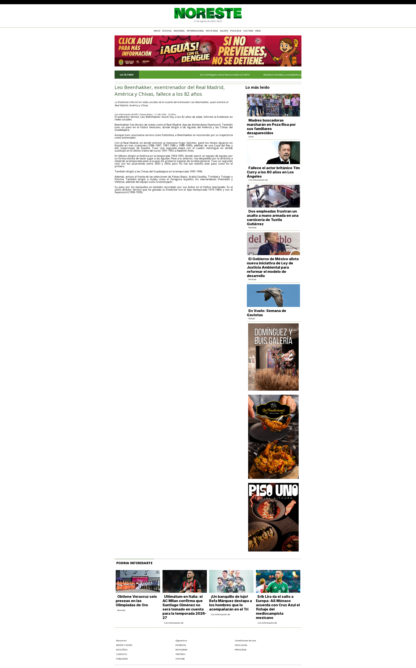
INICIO (157, 30)
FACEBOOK (181, 645)
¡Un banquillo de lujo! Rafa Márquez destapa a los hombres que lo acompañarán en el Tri (230, 602)
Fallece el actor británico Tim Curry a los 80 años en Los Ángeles (273, 172)
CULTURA (248, 30)
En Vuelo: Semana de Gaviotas (266, 313)
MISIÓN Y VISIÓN (124, 645)
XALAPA (224, 30)
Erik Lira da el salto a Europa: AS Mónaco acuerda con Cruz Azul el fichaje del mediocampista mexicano (278, 607)
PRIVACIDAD (241, 649)
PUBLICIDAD (122, 658)
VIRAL (258, 30)
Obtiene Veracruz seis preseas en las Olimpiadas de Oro (136, 600)
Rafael (251, 318)
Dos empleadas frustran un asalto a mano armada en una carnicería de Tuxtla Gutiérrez (273, 217)
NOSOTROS (122, 649)
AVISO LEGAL (241, 645)
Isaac (251, 136)
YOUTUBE (180, 658)
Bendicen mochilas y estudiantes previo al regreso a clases (277, 74)
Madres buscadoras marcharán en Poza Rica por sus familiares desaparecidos (271, 126)
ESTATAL (167, 30)
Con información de (258, 179)
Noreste (252, 227)
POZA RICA (235, 30)
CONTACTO (121, 654)
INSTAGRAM (181, 649)
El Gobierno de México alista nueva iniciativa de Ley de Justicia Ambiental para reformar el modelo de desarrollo (273, 267)
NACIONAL (179, 30)
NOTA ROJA (212, 30)
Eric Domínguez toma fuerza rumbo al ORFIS (206, 74)
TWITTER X (181, 654)
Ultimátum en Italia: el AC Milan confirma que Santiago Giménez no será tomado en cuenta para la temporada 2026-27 (184, 607)
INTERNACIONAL (195, 30)
